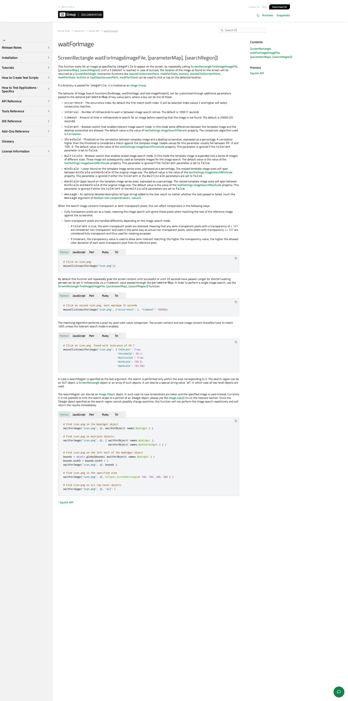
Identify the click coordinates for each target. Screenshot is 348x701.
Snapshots (283, 15)
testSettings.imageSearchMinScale (210, 172)
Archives (267, 15)
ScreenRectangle (85, 73)
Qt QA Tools (64, 31)
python (64, 252)
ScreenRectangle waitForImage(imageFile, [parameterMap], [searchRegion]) (271, 52)
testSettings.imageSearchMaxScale (199, 185)
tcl (116, 252)
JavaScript (79, 252)
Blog (264, 7)
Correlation (74, 134)
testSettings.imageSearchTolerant (166, 130)
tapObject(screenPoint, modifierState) (114, 77)
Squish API (94, 31)
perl (91, 252)
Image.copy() (177, 398)
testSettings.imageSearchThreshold (142, 146)
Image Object (107, 394)
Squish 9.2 (79, 31)
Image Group (138, 85)
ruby (105, 252)
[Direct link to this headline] (220, 58)
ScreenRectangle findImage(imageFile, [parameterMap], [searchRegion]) (103, 286)
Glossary (8, 141)
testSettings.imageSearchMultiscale (87, 163)
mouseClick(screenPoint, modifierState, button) (158, 73)
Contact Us (254, 7)
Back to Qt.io (67, 7)
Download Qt (279, 7)
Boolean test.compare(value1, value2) (117, 198)
